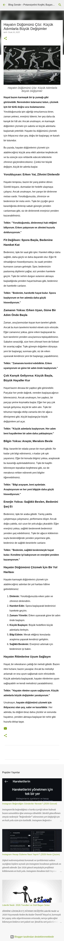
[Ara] (60, 4)
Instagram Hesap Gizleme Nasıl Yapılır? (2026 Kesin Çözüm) (31, 854)
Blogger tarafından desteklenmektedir (34, 936)
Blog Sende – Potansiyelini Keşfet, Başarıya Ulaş (34, 4)
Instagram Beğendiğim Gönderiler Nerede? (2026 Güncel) (29, 803)
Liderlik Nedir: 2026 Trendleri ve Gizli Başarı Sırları (26, 905)
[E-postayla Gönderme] (5, 729)
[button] (5, 39)
